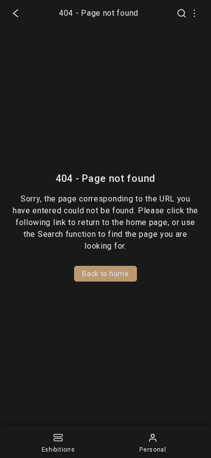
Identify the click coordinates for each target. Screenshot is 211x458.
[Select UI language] (194, 13)
